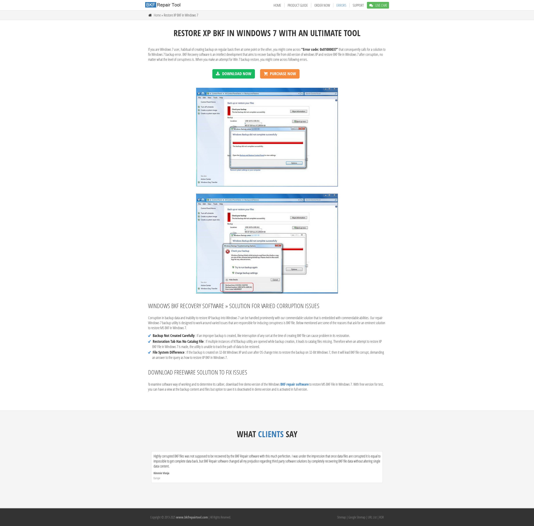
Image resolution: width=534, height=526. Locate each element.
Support (358, 5)
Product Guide (298, 5)
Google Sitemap (356, 517)
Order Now (322, 5)
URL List (372, 517)
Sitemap (341, 517)
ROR (381, 517)
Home (277, 5)
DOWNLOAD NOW (236, 73)
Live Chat (381, 5)
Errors (341, 5)
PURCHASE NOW (283, 73)
